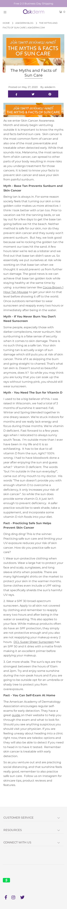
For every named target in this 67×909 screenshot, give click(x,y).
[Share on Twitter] (33, 93)
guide (16, 715)
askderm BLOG (24, 23)
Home (6, 23)
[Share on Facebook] (16, 93)
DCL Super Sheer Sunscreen (34, 642)
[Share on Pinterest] (49, 93)
